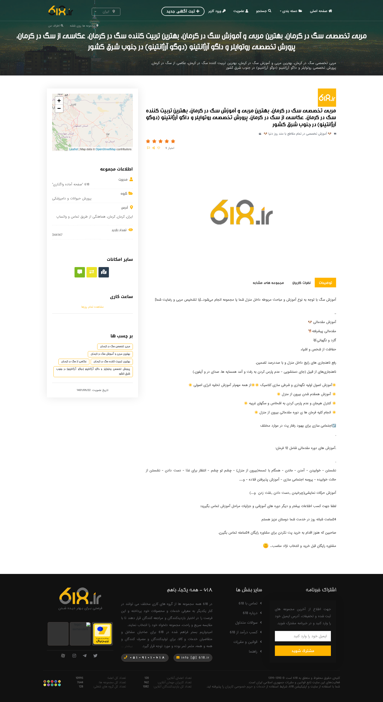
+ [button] (59, 100)
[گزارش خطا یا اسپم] (148, 148)
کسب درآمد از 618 (243, 632)
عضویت (238, 11)
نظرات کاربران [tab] (301, 282)
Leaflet (73, 149)
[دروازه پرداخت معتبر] (102, 633)
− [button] (59, 108)
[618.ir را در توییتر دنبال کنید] (95, 656)
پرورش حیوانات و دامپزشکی (71, 198)
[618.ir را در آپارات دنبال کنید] (63, 656)
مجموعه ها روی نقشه (82, 26)
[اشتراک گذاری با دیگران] (153, 148)
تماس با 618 (248, 603)
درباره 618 (250, 613)
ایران (129, 216)
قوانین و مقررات (245, 642)
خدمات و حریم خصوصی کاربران (245, 686)
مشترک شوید (303, 651)
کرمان (121, 216)
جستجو (261, 11)
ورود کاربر (214, 11)
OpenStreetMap (106, 149)
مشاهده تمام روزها (92, 307)
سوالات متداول (246, 622)
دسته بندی (289, 11)
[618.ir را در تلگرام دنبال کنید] (85, 656)
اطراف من (53, 26)
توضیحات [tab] (325, 282)
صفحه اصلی (318, 11)
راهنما (253, 651)
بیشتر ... (127, 646)
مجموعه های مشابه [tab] (268, 282)
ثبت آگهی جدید (180, 11)
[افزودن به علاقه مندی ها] (158, 148)
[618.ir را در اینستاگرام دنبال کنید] (74, 656)
